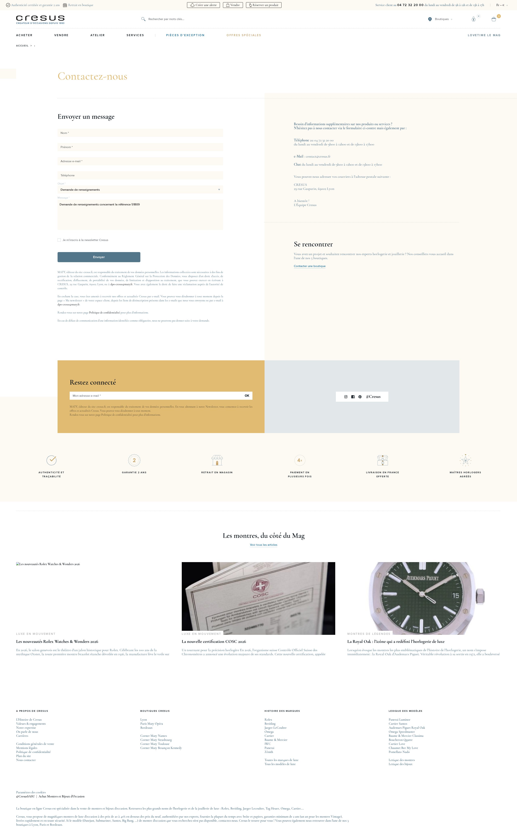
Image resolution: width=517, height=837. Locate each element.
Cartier (269, 736)
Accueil (22, 46)
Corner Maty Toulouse (154, 744)
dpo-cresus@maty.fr (121, 284)
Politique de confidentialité (104, 312)
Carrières (22, 736)
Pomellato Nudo (399, 752)
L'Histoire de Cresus (29, 720)
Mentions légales (26, 748)
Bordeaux (146, 728)
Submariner (103, 821)
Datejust (89, 821)
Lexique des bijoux (400, 764)
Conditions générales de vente (35, 744)
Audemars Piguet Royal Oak (407, 728)
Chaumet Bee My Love (403, 748)
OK (247, 395)
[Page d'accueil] (40, 20)
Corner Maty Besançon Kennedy (161, 748)
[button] (99, 257)
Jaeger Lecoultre (253, 809)
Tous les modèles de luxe (280, 764)
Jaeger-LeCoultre (276, 728)
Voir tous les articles (263, 544)
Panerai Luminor (399, 720)
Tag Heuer (272, 809)
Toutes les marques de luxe (281, 760)
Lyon (143, 720)
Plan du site (23, 756)
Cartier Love (397, 744)
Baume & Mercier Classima (406, 736)
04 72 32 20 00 (410, 5)
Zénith (269, 752)
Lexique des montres (402, 760)
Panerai (269, 748)
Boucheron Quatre (401, 740)
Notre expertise (26, 728)
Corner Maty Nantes (153, 736)
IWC (268, 744)
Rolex (268, 720)
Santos (116, 821)
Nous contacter (26, 760)
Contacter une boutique (310, 266)
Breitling (270, 724)
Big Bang (127, 821)
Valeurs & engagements (31, 724)
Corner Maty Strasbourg (156, 740)
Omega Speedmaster (402, 732)
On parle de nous (27, 732)
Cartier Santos (398, 724)
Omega (269, 732)
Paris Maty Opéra (151, 724)
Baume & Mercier (276, 740)
